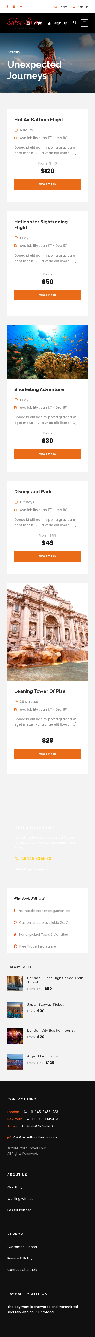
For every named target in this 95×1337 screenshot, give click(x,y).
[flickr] (14, 6)
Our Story (15, 1187)
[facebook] (7, 6)
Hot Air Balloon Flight (38, 119)
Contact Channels (22, 1269)
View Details (47, 184)
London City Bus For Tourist (51, 1030)
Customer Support (22, 1247)
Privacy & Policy (20, 1258)
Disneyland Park (32, 491)
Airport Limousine (42, 1056)
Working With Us (20, 1198)
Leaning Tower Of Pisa (40, 691)
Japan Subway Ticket (45, 1004)
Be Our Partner (19, 1210)
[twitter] (21, 6)
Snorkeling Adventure (39, 389)
